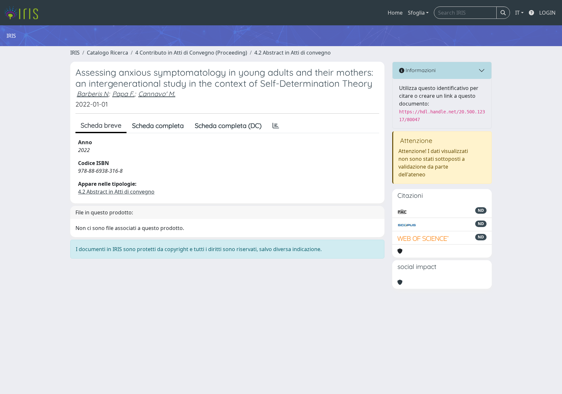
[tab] (276, 126)
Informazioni (419, 70)
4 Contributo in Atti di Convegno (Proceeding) (191, 52)
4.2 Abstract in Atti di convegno (292, 52)
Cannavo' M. (156, 94)
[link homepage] (23, 12)
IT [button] (517, 12)
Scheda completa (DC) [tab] (228, 125)
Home (395, 12)
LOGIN (547, 12)
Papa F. (123, 94)
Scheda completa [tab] (158, 125)
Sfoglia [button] (416, 12)
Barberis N (92, 94)
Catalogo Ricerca (107, 52)
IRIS (75, 52)
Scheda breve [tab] (101, 125)
